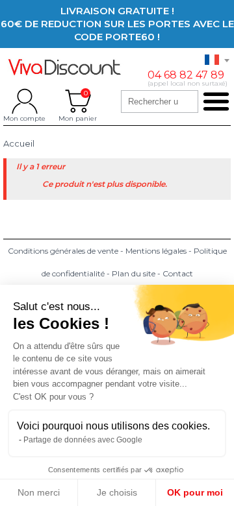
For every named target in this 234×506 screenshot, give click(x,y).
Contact (177, 273)
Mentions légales (156, 251)
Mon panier (77, 101)
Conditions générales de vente (63, 251)
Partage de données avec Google (82, 439)
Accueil (18, 144)
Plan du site (133, 273)
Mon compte (24, 101)
